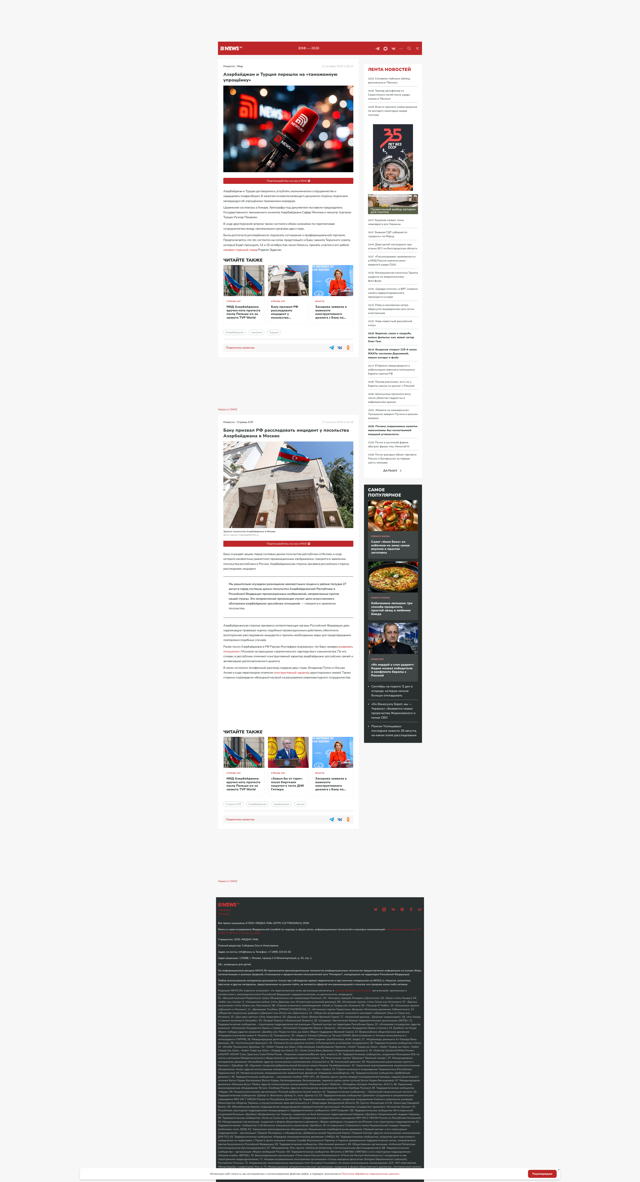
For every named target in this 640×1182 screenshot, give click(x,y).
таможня (256, 332)
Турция (274, 332)
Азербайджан (235, 332)
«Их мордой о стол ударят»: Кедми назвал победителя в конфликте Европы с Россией (392, 670)
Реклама (223, 914)
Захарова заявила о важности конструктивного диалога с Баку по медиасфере (331, 314)
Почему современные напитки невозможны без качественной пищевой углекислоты (392, 430)
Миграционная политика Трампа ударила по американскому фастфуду (393, 277)
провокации (282, 804)
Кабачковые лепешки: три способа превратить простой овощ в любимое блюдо (391, 608)
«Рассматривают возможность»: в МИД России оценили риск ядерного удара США (392, 260)
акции (300, 804)
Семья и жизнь (380, 536)
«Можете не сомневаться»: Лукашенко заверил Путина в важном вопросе (393, 414)
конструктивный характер (292, 673)
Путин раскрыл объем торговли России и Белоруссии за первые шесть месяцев (392, 458)
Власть (319, 301)
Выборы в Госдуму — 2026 (309, 48)
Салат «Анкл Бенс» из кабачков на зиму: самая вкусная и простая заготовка (390, 547)
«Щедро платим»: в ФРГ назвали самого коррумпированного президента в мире (393, 293)
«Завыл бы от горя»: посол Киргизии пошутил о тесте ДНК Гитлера (287, 784)
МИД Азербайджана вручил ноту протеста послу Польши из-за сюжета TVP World (243, 312)
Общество (377, 659)
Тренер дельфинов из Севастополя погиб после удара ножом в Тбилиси (389, 95)
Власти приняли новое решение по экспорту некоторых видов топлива (392, 111)
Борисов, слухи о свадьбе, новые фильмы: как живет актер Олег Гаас (391, 337)
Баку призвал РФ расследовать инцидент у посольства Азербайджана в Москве (284, 316)
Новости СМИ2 (227, 409)
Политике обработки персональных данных (370, 1174)
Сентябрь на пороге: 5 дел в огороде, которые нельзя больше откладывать (392, 690)
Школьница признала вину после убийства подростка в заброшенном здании (389, 398)
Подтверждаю (542, 1174)
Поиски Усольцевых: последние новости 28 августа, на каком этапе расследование (394, 730)
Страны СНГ (233, 301)
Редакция (224, 910)
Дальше (390, 470)
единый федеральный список (353, 990)
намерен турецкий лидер (240, 250)
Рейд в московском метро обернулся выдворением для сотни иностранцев (391, 309)
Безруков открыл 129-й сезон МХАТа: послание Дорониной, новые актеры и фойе (392, 353)
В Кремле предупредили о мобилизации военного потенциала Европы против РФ (391, 370)
